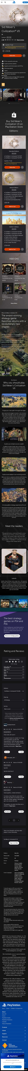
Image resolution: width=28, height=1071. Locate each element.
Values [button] (4, 1030)
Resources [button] (5, 1037)
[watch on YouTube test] (21, 99)
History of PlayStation (6, 1023)
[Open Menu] (2, 2)
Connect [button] (4, 1040)
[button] (14, 95)
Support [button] (4, 1033)
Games (7, 1008)
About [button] (3, 1012)
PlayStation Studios (6, 1017)
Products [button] (4, 1027)
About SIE (4, 1014)
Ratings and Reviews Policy (17, 718)
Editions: (6, 688)
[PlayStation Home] (14, 2)
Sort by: (6, 706)
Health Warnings (7, 919)
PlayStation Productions (7, 1019)
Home (3, 1008)
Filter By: (6, 697)
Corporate (4, 1021)
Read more (18, 746)
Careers (3, 1016)
